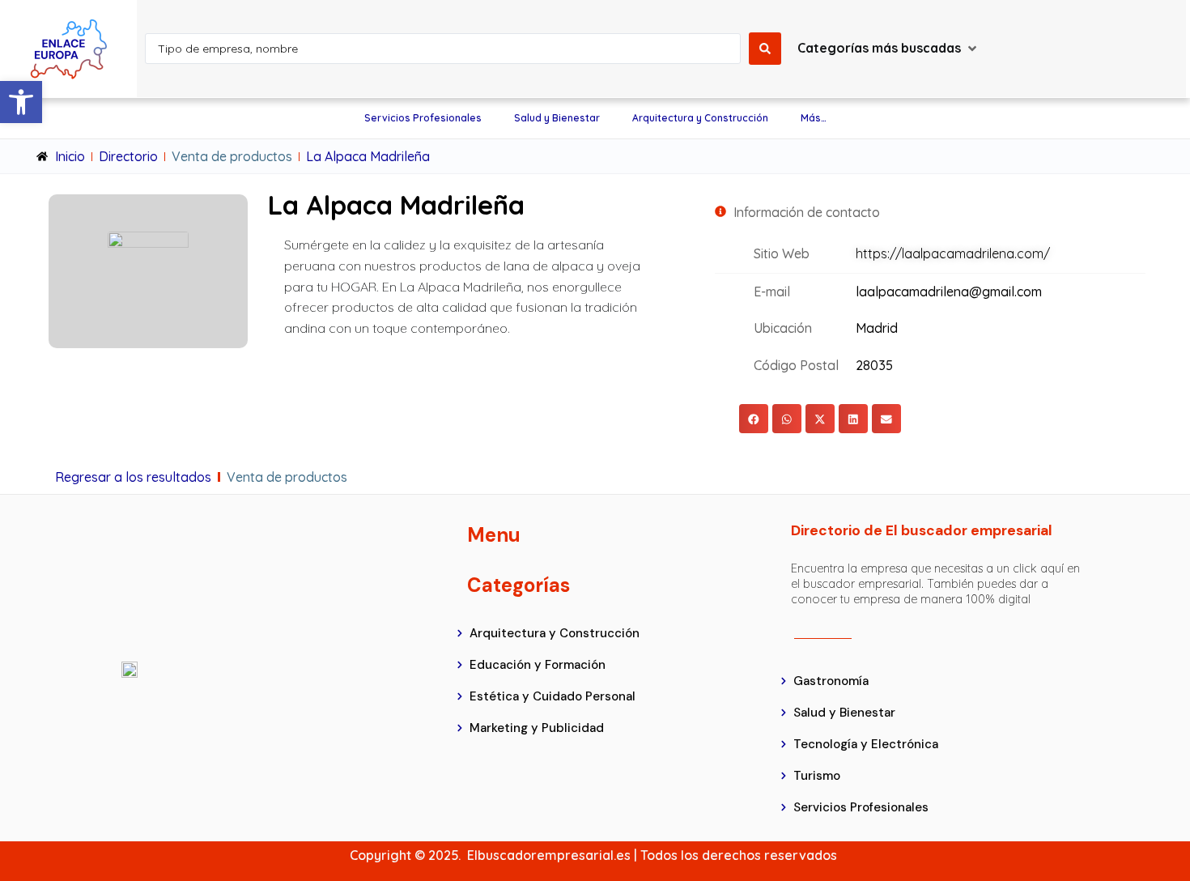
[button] (21, 102)
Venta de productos (232, 156)
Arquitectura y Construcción (700, 118)
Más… (814, 118)
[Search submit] (765, 48)
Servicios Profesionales (423, 118)
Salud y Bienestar (557, 118)
